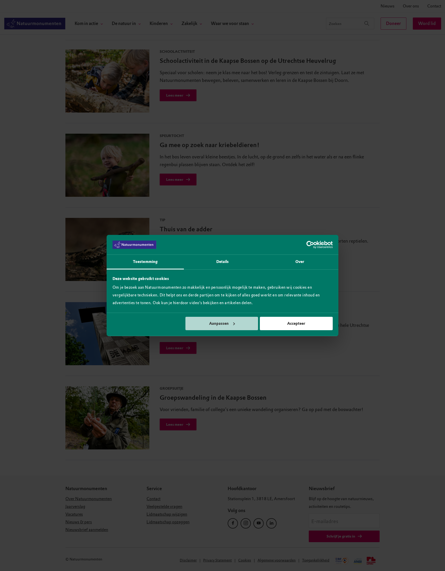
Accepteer (296, 323)
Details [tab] (222, 261)
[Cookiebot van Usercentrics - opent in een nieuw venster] (310, 245)
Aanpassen (219, 323)
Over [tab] (299, 261)
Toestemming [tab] (145, 261)
